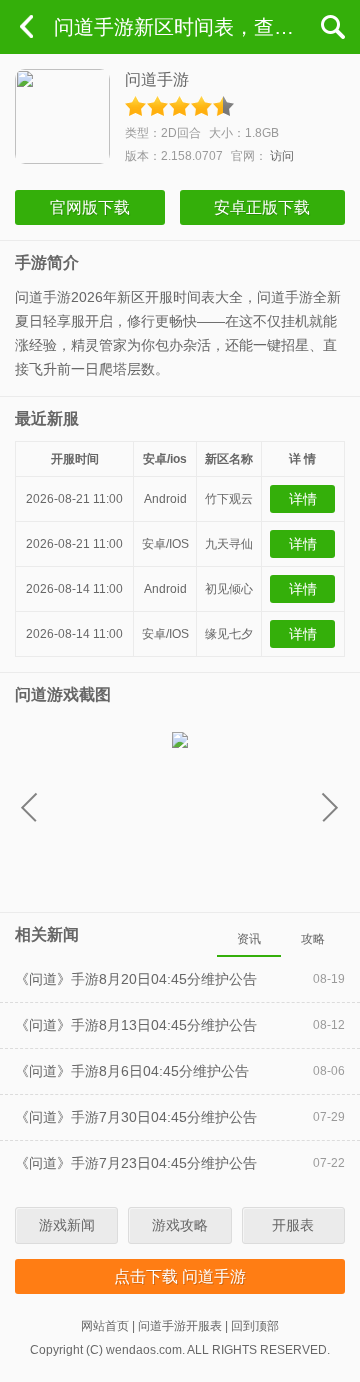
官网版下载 (90, 207)
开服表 (293, 1225)
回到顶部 (255, 1326)
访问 (282, 156)
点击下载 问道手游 (180, 1276)
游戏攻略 (180, 1225)
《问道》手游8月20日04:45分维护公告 (136, 979)
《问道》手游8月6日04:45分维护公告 (132, 1071)
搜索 (333, 27)
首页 (27, 27)
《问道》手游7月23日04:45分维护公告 (136, 1163)
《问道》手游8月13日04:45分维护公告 (136, 1025)
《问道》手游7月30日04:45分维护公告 (136, 1117)
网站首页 (105, 1326)
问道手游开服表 (180, 1326)
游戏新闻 (67, 1225)
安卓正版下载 (262, 207)
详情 (303, 499)
